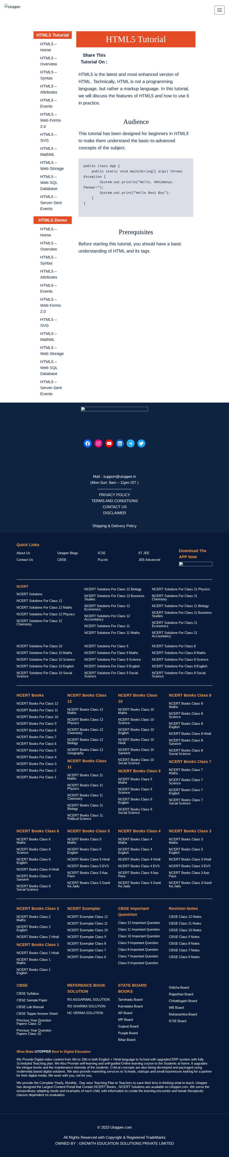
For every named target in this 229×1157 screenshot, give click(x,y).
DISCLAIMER (114, 513)
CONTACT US (115, 507)
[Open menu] (219, 10)
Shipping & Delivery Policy (114, 526)
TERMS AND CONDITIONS (114, 501)
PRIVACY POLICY (114, 495)
